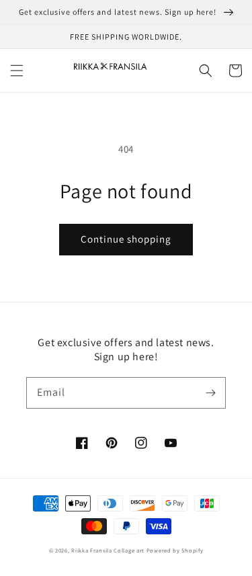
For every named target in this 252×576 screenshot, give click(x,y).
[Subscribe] (210, 392)
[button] (17, 70)
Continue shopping (126, 239)
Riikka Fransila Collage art (107, 550)
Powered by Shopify (175, 550)
